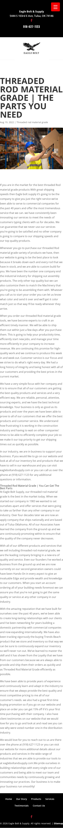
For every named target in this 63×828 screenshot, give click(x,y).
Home (8, 798)
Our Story (21, 798)
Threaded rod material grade (32, 122)
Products (36, 798)
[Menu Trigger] (55, 6)
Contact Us (39, 805)
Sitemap (58, 823)
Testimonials (22, 805)
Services (49, 798)
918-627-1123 (31, 26)
